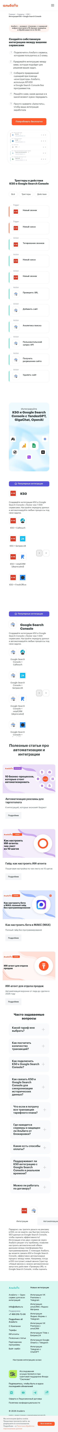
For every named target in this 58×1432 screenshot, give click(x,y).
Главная (12, 14)
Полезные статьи (17, 1338)
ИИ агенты (14, 1334)
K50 (28, 14)
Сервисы (20, 14)
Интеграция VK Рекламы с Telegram (37, 1297)
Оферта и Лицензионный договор (25, 1398)
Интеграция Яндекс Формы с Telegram (38, 1316)
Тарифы (13, 1330)
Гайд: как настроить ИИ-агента (25, 863)
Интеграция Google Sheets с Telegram (39, 1341)
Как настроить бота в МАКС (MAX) (28, 925)
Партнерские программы (15, 1343)
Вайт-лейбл (14, 1348)
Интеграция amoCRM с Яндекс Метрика (39, 1307)
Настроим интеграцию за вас (27, 1360)
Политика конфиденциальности (24, 1402)
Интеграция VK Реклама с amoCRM (37, 1326)
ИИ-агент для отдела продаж (24, 986)
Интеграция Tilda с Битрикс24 (39, 1334)
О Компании (15, 1326)
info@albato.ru (16, 1306)
